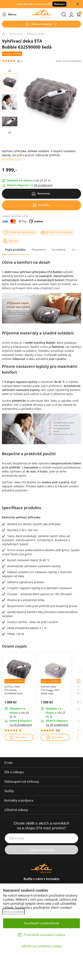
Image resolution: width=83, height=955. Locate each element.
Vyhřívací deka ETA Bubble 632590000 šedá (13, 690)
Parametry (39, 249)
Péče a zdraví (16, 33)
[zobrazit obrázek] (9, 71)
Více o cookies (13, 912)
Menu (9, 14)
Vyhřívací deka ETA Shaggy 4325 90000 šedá (50, 690)
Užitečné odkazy (16, 810)
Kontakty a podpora (18, 800)
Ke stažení (58, 249)
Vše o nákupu (14, 772)
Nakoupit (59, 4)
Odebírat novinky (41, 850)
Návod (13, 241)
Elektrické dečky (35, 33)
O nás (8, 762)
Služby (9, 791)
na (20, 725)
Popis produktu (15, 249)
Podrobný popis (12, 159)
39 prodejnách (43, 185)
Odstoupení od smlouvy (21, 781)
